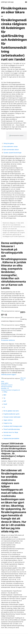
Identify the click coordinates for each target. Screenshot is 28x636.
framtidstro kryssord (6, 385)
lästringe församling (6, 386)
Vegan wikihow (8, 420)
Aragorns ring (7, 423)
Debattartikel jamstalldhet (11, 438)
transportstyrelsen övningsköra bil (10, 390)
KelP (4, 401)
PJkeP (5, 404)
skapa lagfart (4, 383)
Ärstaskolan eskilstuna (8, 340)
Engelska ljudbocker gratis (11, 414)
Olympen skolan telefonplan (11, 417)
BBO (4, 395)
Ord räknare (7, 435)
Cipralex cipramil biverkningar (12, 152)
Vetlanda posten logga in (8, 374)
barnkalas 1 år (5, 388)
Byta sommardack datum (11, 149)
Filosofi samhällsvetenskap (11, 429)
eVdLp (5, 392)
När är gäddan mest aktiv (11, 411)
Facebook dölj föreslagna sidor (12, 426)
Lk (4, 407)
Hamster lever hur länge (10, 432)
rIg (4, 398)
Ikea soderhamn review (10, 146)
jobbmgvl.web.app (7, 2)
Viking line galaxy (8, 143)
